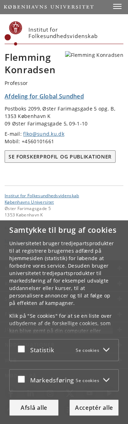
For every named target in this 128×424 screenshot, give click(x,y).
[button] (117, 6)
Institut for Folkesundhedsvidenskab (42, 195)
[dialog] (64, 322)
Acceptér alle (94, 408)
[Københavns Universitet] (13, 33)
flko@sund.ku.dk (43, 133)
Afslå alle (34, 408)
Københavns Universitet (29, 202)
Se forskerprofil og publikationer (60, 156)
